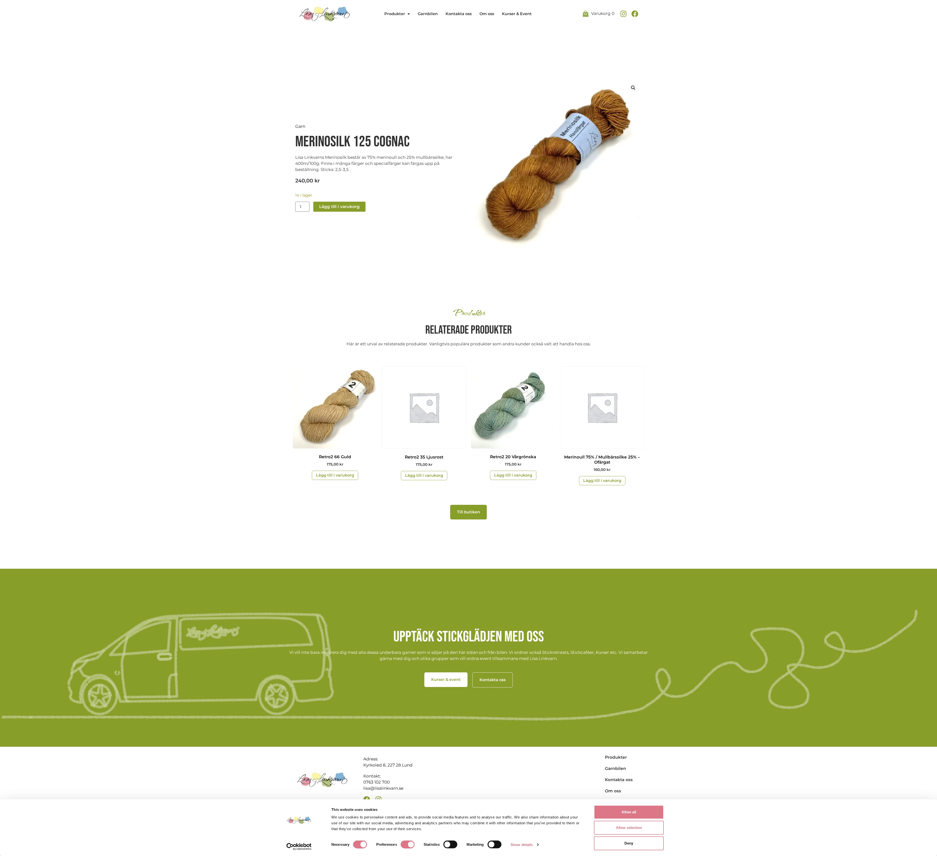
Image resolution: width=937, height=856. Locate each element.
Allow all (628, 812)
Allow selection (629, 828)
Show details (521, 844)
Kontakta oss (459, 13)
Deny (628, 843)
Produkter (394, 13)
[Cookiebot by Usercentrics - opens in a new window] (299, 846)
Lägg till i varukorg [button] (335, 475)
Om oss (486, 13)
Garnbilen (428, 13)
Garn (300, 126)
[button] (633, 87)
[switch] (408, 844)
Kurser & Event (517, 13)
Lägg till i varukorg (339, 206)
